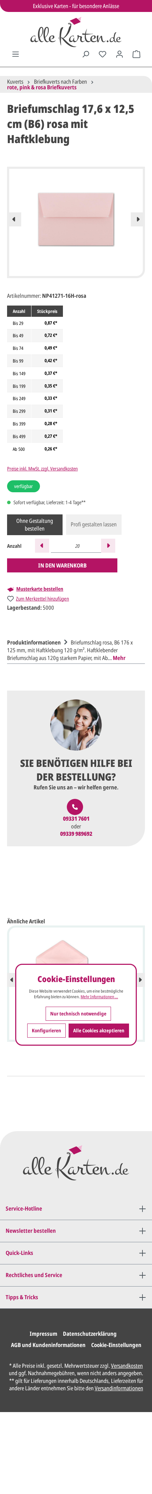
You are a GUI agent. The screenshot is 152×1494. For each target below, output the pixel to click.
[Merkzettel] (102, 54)
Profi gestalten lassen (94, 524)
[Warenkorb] (136, 54)
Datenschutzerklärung (90, 1334)
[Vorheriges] (14, 219)
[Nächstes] (138, 219)
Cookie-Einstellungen (116, 1345)
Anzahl (14, 546)
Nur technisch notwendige (78, 1013)
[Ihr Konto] (119, 54)
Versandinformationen (119, 1388)
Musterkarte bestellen (39, 588)
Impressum (43, 1334)
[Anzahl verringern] (42, 546)
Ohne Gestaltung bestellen (34, 524)
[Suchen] (85, 54)
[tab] (74, 649)
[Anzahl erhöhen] (108, 546)
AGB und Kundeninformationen (48, 1345)
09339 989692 (76, 834)
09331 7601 (76, 818)
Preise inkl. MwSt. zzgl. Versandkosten (42, 468)
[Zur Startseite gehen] (76, 32)
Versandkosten (127, 1366)
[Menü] (15, 54)
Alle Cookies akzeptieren (98, 1030)
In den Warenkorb (62, 565)
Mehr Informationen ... (99, 997)
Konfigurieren (46, 1030)
